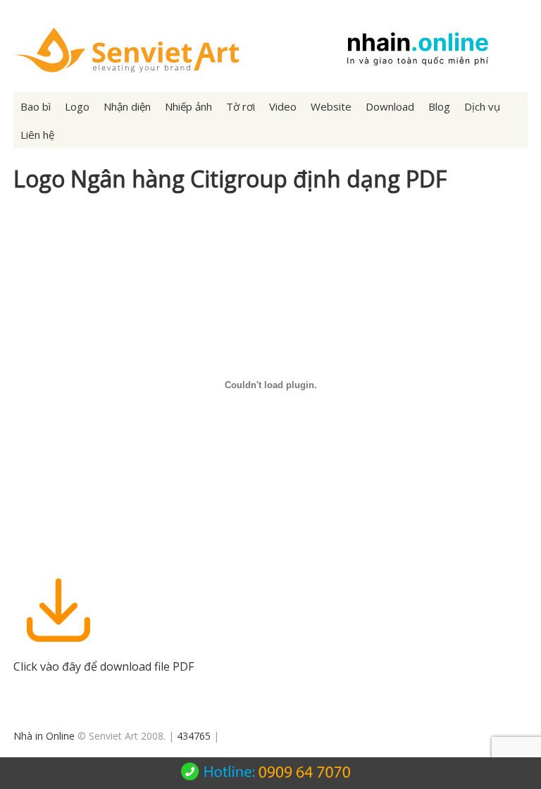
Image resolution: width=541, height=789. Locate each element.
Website (331, 106)
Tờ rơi (240, 106)
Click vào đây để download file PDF (103, 666)
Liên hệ (37, 135)
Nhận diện (127, 106)
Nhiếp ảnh (188, 106)
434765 (194, 736)
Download (390, 106)
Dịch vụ (482, 106)
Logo (77, 106)
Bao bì (35, 106)
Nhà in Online (44, 736)
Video (283, 106)
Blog (439, 106)
